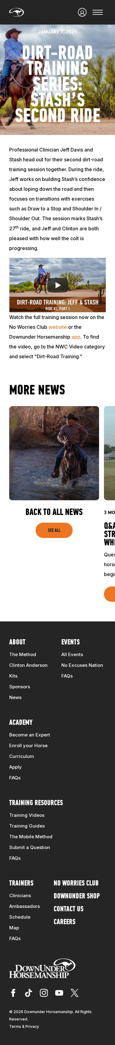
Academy (21, 723)
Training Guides (27, 826)
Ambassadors (24, 906)
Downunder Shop (77, 896)
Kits (13, 676)
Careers (64, 922)
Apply (15, 767)
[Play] (57, 285)
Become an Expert (29, 735)
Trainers (21, 883)
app (75, 337)
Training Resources (36, 803)
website (57, 327)
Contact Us (68, 909)
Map (14, 928)
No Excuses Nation (82, 665)
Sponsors (19, 687)
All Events (72, 654)
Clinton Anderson (28, 665)
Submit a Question (29, 847)
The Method (22, 654)
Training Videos (26, 815)
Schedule (19, 917)
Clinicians (20, 895)
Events (70, 642)
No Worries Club (76, 883)
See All (54, 530)
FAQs (67, 676)
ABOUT (17, 642)
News (15, 697)
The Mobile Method (30, 836)
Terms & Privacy (24, 1026)
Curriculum (21, 756)
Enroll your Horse (28, 745)
